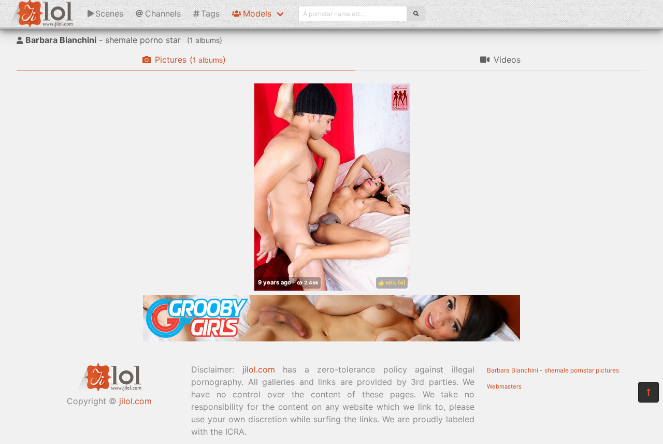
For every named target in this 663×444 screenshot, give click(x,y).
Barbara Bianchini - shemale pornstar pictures (553, 370)
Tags (210, 13)
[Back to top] (648, 392)
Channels (163, 13)
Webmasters (504, 386)
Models (257, 13)
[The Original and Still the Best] (331, 338)
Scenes (109, 13)
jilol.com (135, 401)
